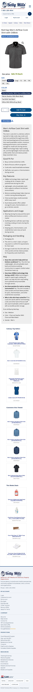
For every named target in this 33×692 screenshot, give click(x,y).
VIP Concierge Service (7, 623)
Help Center (4, 618)
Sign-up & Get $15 (6, 638)
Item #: (4, 36)
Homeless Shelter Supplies (8, 648)
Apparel (3, 667)
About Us (3, 617)
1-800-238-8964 (10, 588)
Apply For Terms (5, 609)
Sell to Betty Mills (5, 625)
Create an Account (6, 597)
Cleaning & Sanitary (6, 655)
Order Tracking (5, 605)
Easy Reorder (4, 603)
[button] (2, 55)
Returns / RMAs (5, 607)
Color (4, 88)
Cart (27, 17)
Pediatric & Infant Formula (8, 665)
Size (3, 78)
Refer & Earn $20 (5, 640)
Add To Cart (20, 110)
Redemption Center (6, 642)
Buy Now (20, 115)
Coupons (3, 644)
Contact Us (4, 621)
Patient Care (4, 661)
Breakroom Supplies (6, 669)
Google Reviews (8, 628)
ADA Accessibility (6, 626)
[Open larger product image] (15, 55)
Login (2, 595)
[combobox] (5, 110)
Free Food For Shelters (7, 646)
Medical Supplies (5, 657)
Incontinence (4, 663)
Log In (6, 17)
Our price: (6, 74)
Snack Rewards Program (8, 636)
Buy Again (3, 601)
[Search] (30, 14)
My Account (16, 17)
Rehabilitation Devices (7, 659)
